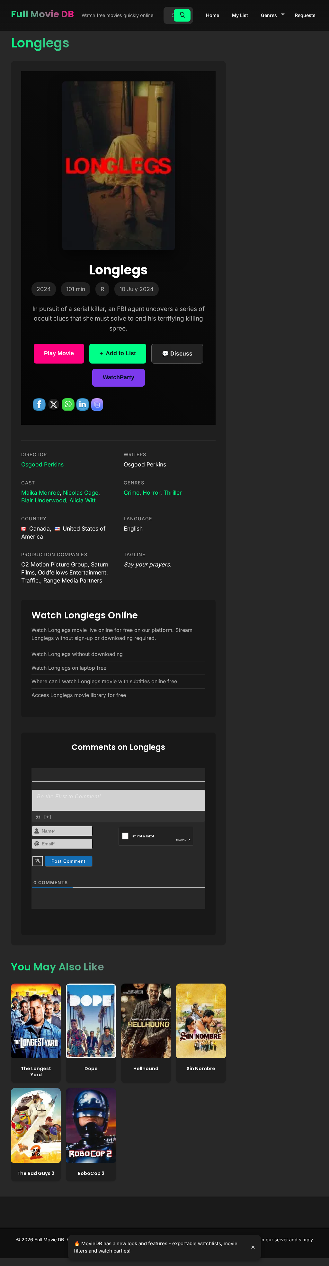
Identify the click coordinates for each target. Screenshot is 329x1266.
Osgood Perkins (42, 464)
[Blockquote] (38, 817)
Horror (151, 492)
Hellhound (145, 1068)
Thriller (173, 492)
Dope (91, 1068)
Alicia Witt (82, 500)
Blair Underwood (43, 500)
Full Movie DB (42, 14)
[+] (47, 816)
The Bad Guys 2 (35, 1173)
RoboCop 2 (91, 1173)
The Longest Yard (36, 1071)
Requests (305, 15)
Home (212, 15)
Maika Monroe (40, 492)
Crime (131, 492)
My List (240, 15)
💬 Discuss (177, 353)
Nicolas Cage (80, 492)
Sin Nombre (201, 1068)
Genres (269, 15)
